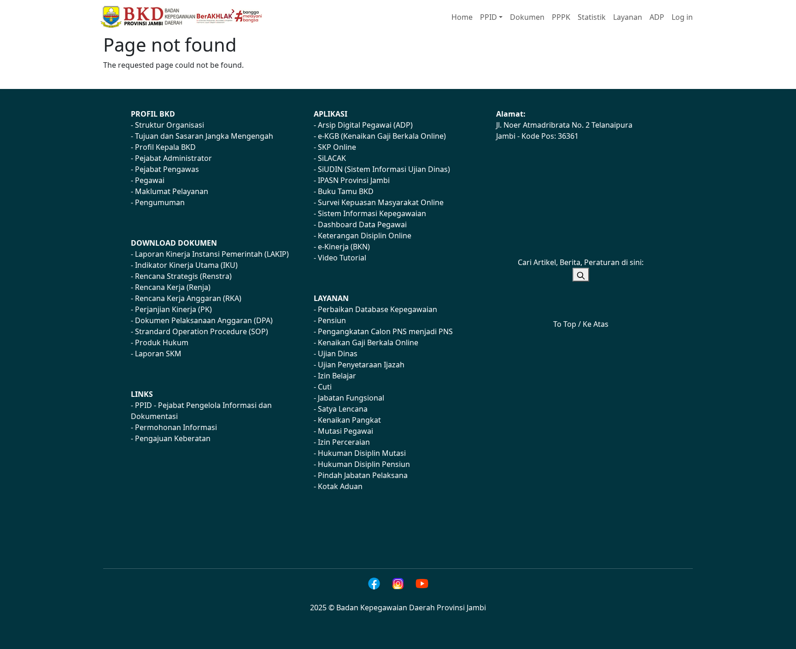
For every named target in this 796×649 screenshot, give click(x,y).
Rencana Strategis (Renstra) (183, 276)
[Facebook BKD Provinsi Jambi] (374, 583)
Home (462, 17)
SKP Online (337, 147)
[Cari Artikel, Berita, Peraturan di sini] (581, 275)
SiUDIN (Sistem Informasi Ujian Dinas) (384, 169)
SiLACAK (332, 158)
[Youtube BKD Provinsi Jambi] (422, 583)
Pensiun (332, 320)
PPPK (561, 17)
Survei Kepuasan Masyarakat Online (381, 202)
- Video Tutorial (340, 258)
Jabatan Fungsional (351, 398)
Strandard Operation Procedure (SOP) (201, 331)
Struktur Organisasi (169, 125)
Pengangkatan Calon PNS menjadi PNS (385, 331)
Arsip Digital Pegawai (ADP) (365, 125)
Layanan (627, 17)
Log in (682, 17)
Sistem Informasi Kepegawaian (372, 213)
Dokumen (527, 17)
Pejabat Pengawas (167, 169)
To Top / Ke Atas (581, 324)
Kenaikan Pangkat (349, 420)
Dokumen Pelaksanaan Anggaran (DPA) (204, 320)
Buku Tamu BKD (346, 191)
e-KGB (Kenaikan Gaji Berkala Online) (382, 136)
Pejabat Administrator (173, 158)
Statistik (592, 17)
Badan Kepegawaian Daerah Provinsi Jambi (411, 607)
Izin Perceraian (344, 442)
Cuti (325, 387)
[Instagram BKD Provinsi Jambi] (398, 583)
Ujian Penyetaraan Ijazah (361, 365)
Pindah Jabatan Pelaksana (363, 475)
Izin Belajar (337, 376)
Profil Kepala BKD (165, 147)
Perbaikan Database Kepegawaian (377, 309)
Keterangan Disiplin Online (364, 235)
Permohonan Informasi (176, 427)
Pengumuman (160, 202)
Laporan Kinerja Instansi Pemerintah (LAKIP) (212, 254)
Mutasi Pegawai (345, 431)
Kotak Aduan (340, 486)
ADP (657, 17)
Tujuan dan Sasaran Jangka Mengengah (204, 136)
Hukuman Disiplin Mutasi (362, 453)
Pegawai (149, 180)
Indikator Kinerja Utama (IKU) (186, 265)
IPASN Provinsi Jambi (354, 180)
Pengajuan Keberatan (173, 438)
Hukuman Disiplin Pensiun (364, 464)
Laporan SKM (158, 353)
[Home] (185, 17)
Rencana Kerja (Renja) (173, 287)
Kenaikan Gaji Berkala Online (368, 342)
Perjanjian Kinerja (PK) (173, 309)
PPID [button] (488, 17)
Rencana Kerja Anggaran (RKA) (188, 298)
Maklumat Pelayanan (171, 191)
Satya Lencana (343, 409)
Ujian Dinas (337, 353)
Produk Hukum (161, 342)
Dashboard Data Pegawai (362, 224)
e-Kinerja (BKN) (344, 247)
